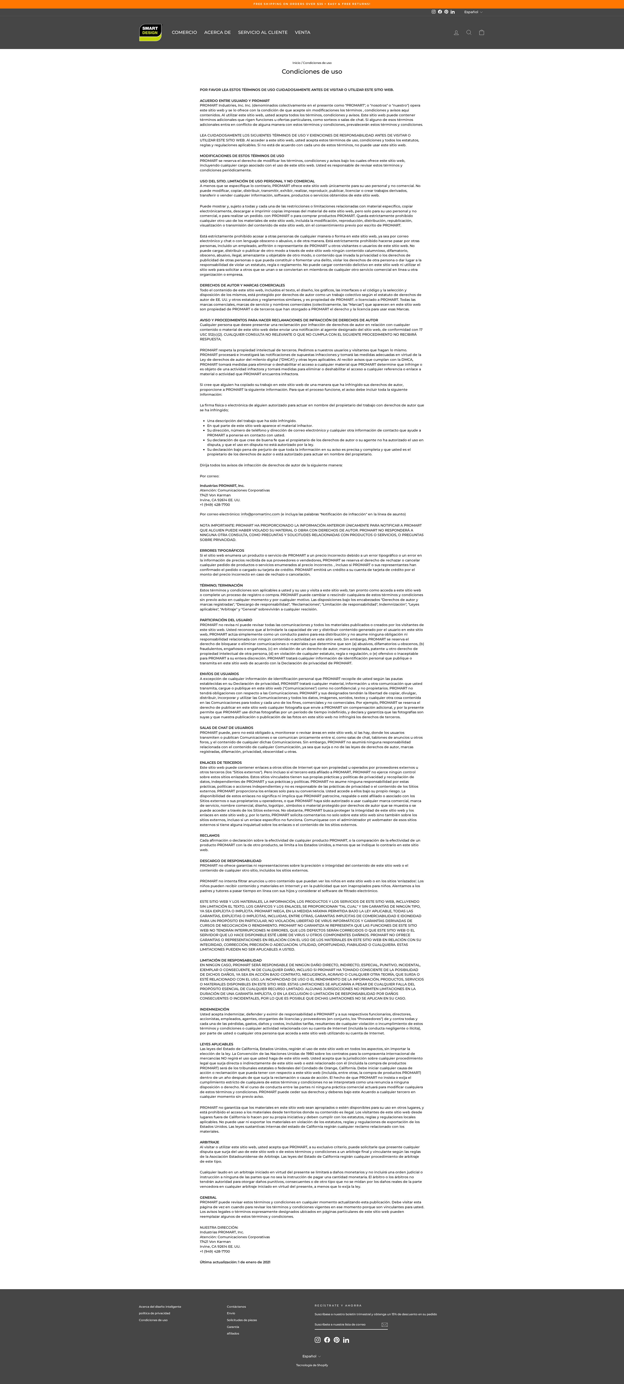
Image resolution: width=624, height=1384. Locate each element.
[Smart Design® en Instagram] (318, 1340)
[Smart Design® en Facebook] (327, 1340)
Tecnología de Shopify (312, 1365)
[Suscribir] (384, 1325)
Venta (302, 32)
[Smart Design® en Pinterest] (337, 1340)
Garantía (233, 1327)
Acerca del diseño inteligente (160, 1306)
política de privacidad (154, 1313)
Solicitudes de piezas (242, 1320)
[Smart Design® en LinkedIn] (346, 1340)
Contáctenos (236, 1306)
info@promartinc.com (260, 514)
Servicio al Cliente (263, 32)
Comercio (184, 32)
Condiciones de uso (153, 1320)
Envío (231, 1313)
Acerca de (217, 32)
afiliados (233, 1333)
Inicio (296, 63)
